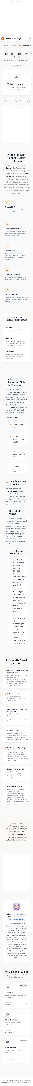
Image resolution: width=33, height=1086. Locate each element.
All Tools (5, 45)
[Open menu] (30, 38)
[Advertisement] (16, 18)
